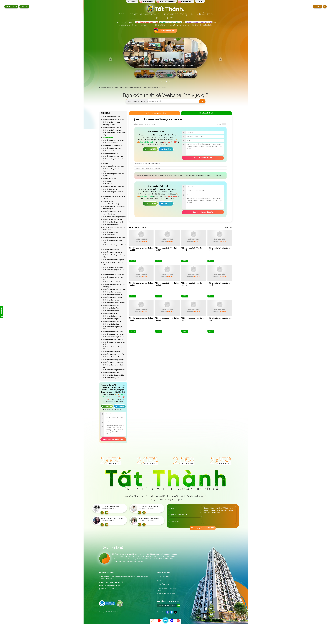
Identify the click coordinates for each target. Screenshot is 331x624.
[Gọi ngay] (102, 512)
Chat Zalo (24, 6)
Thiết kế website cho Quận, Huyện (113, 274)
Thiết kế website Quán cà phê (112, 292)
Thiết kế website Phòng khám (112, 148)
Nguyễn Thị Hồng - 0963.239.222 (112, 518)
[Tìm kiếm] (202, 101)
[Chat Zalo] (106, 512)
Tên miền (105, 164)
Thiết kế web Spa (163, 584)
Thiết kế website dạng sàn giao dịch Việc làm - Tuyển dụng (114, 271)
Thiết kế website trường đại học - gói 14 (193, 284)
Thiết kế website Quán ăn (111, 311)
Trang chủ (103, 87)
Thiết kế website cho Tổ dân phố (113, 282)
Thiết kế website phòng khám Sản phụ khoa (113, 175)
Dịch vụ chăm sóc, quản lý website (113, 204)
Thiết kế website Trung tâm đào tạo (114, 370)
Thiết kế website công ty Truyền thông (113, 241)
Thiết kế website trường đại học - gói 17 (219, 249)
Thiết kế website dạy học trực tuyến (114, 237)
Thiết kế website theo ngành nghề (113, 140)
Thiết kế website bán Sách (111, 372)
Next (220, 59)
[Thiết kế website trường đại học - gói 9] (193, 308)
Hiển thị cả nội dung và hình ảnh (155, 113)
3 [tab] (166, 81)
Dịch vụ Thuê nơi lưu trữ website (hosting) (113, 263)
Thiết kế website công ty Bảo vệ (113, 222)
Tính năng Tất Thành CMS (111, 125)
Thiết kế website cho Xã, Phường (113, 267)
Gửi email (150, 168)
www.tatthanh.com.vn (114, 589)
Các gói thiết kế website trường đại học (154, 87)
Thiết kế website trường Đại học (113, 357)
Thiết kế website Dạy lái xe (111, 378)
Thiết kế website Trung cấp (111, 352)
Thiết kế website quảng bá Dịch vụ (113, 119)
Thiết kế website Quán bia (111, 300)
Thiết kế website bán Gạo (111, 324)
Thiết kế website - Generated (112, 122)
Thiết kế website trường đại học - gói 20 (141, 249)
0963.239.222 (12, 6)
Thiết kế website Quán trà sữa (112, 295)
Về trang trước (139, 168)
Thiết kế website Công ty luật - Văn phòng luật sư (114, 286)
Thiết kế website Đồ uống (111, 313)
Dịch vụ (110, 87)
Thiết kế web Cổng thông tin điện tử (114, 217)
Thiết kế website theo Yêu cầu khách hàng (114, 134)
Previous (110, 59)
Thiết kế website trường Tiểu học (113, 339)
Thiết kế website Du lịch (110, 153)
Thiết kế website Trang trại (111, 319)
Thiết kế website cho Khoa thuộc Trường (113, 366)
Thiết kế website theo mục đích (112, 211)
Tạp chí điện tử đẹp (109, 214)
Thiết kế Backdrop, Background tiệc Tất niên (114, 197)
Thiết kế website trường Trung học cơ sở (114, 343)
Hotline (159, 623)
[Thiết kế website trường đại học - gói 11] (141, 308)
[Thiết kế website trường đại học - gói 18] (193, 238)
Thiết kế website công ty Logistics (113, 260)
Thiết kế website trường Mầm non (113, 337)
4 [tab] (169, 81)
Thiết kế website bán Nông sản (112, 297)
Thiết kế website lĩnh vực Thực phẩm (114, 289)
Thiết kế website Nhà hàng (111, 143)
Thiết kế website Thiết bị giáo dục (113, 362)
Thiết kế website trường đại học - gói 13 (219, 284)
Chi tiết (133, 261)
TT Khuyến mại (178, 623)
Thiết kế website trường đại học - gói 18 (193, 249)
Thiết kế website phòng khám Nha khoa (113, 160)
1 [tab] (162, 81)
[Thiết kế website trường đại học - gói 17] (219, 238)
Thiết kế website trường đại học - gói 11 (141, 319)
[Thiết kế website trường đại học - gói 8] (219, 308)
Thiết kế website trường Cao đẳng (113, 354)
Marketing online (108, 201)
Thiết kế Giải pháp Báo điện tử (112, 219)
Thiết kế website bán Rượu (111, 308)
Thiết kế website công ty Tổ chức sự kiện (114, 246)
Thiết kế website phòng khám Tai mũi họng (113, 193)
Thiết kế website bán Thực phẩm (113, 331)
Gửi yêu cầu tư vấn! (167, 31)
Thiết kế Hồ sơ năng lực (110, 189)
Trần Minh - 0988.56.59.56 (110, 506)
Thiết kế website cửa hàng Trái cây (113, 303)
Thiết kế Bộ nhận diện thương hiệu (113, 186)
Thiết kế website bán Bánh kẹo (112, 321)
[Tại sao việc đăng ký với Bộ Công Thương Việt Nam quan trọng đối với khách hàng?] (107, 603)
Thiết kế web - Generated (166, 594)
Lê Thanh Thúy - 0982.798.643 (149, 518)
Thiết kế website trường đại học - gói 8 (219, 319)
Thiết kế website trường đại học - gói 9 (193, 319)
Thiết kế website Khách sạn (111, 117)
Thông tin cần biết (164, 576)
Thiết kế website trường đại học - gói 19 (167, 249)
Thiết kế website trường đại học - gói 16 (141, 284)
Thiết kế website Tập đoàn (111, 250)
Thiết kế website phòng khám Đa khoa (113, 170)
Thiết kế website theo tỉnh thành (113, 156)
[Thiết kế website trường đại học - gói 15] (167, 273)
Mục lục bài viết (2, 312)
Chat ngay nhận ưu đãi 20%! (113, 439)
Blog (159, 580)
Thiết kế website (119, 87)
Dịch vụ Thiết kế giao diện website (113, 166)
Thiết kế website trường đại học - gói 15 (167, 284)
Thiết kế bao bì (107, 184)
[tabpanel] (165, 58)
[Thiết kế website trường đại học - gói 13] (219, 273)
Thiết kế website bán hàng (111, 225)
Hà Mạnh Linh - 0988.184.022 (148, 506)
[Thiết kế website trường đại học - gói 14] (193, 273)
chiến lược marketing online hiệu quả (198, 22)
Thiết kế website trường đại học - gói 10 (167, 319)
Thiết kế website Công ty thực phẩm (112, 328)
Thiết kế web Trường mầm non (112, 145)
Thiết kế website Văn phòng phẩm (113, 375)
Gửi (178, 605)
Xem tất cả (228, 227)
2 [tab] (164, 81)
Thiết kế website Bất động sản (112, 127)
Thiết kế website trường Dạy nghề (113, 360)
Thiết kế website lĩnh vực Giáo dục (113, 334)
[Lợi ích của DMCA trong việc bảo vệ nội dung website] (120, 603)
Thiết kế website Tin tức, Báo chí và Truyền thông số (114, 208)
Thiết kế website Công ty (111, 232)
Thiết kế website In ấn (109, 151)
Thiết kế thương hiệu (109, 178)
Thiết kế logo (107, 181)
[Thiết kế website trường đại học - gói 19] (167, 238)
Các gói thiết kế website (133, 87)
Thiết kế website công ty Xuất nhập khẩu (114, 256)
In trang (158, 168)
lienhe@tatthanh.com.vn (109, 508)
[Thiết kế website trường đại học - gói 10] (167, 308)
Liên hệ (152, 623)
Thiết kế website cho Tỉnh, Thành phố (113, 278)
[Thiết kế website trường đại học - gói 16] (141, 273)
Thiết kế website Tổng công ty (112, 252)
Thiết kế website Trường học (112, 130)
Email (172, 623)
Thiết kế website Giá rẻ (110, 235)
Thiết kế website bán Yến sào (112, 316)
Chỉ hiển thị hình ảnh (206, 113)
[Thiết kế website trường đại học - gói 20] (141, 238)
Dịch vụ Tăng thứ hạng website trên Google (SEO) (114, 228)
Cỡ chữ (219, 124)
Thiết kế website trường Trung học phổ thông (114, 348)
